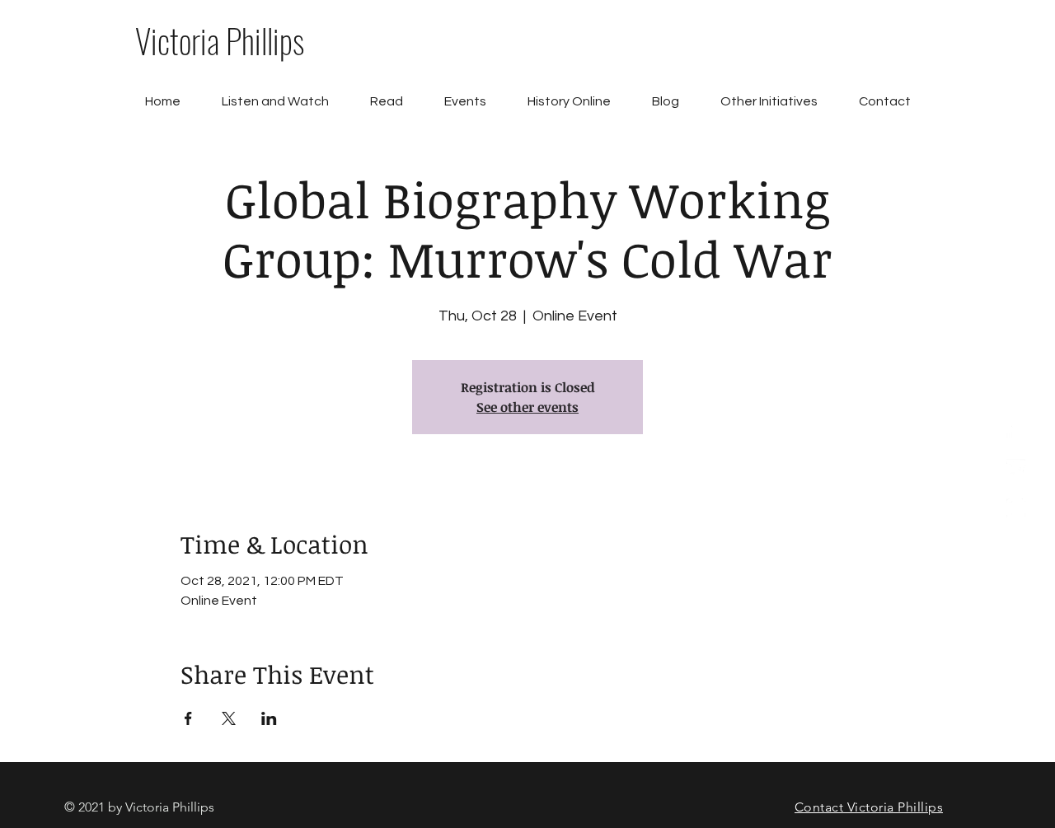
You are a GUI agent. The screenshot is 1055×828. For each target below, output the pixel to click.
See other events (527, 407)
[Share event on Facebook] (188, 718)
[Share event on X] (229, 718)
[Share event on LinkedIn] (269, 718)
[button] (386, 101)
